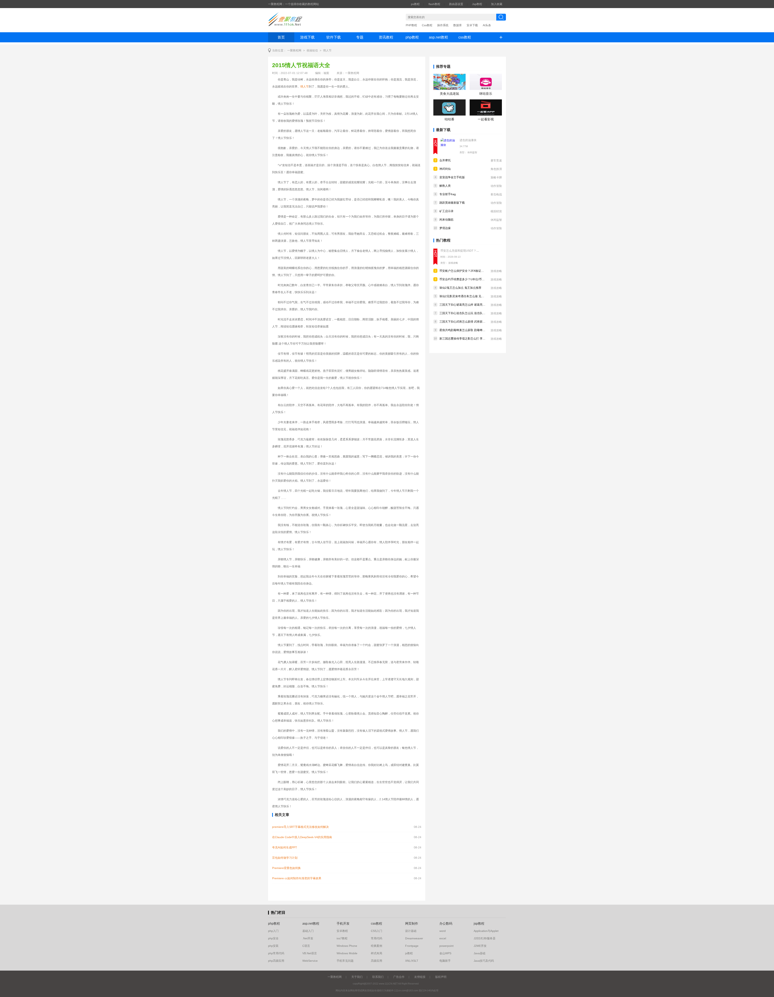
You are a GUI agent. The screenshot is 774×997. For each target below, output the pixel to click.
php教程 (412, 37)
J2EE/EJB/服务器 (484, 938)
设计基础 (410, 930)
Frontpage (411, 945)
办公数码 (445, 923)
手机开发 (343, 923)
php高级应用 (276, 960)
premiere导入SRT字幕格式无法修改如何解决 (300, 826)
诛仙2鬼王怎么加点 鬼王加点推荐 (460, 287)
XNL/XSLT (411, 960)
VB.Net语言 (309, 953)
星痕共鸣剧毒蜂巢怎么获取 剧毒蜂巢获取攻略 (468, 330)
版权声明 (440, 976)
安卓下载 (472, 25)
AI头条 (487, 25)
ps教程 (415, 4)
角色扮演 (496, 169)
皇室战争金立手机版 (452, 177)
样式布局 (376, 953)
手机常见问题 (345, 960)
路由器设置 (456, 4)
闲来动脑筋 (446, 219)
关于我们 (357, 976)
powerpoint (446, 945)
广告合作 (399, 976)
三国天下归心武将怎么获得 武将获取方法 (465, 321)
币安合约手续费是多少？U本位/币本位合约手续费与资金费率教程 (480, 279)
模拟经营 (496, 211)
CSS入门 (376, 930)
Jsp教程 (477, 4)
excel (442, 938)
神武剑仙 (445, 168)
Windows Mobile (347, 953)
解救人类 (445, 185)
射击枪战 (496, 194)
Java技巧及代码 (484, 960)
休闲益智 (472, 152)
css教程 (464, 37)
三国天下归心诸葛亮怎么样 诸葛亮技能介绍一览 (469, 304)
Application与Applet (486, 930)
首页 (281, 37)
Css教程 (427, 25)
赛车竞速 (496, 160)
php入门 (273, 930)
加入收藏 (496, 4)
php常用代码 (276, 953)
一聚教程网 (294, 50)
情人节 (327, 50)
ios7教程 (342, 938)
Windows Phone (347, 945)
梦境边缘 (445, 228)
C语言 (306, 945)
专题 (359, 37)
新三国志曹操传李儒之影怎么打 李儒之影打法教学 (470, 338)
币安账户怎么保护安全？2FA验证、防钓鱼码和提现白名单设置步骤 (481, 270)
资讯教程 (386, 37)
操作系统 (442, 25)
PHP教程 (411, 25)
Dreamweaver (414, 938)
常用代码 (376, 938)
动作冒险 (496, 186)
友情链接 (419, 976)
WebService (310, 960)
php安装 (273, 945)
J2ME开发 (480, 945)
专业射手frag (447, 194)
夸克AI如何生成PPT (284, 847)
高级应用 (376, 960)
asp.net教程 (438, 37)
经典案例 (376, 945)
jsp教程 (479, 923)
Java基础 (479, 953)
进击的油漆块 (468, 140)
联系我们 (378, 976)
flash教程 (434, 4)
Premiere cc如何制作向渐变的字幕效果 (296, 878)
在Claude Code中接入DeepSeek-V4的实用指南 (302, 837)
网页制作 (411, 923)
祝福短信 (312, 50)
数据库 (457, 25)
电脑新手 (445, 960)
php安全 (273, 938)
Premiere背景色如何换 (286, 868)
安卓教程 (342, 930)
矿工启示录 (446, 211)
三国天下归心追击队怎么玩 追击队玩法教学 (466, 313)
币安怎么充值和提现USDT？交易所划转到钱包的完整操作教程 (479, 250)
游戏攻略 (453, 262)
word (442, 930)
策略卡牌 (496, 177)
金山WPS (445, 953)
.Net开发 (307, 938)
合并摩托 (445, 160)
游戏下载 (307, 37)
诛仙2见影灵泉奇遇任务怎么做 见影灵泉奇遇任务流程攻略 (475, 296)
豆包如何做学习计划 (285, 857)
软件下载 (333, 37)
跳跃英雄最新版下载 (452, 202)
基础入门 (308, 930)
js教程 (409, 953)
